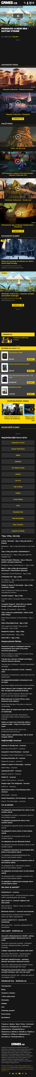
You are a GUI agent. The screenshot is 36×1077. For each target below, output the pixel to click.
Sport (18, 1024)
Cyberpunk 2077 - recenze (11, 771)
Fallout (18, 474)
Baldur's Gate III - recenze (11, 774)
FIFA (18, 506)
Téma (3, 240)
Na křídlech (5, 1017)
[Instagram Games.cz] (16, 1073)
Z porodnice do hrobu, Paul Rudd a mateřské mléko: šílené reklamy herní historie (15, 717)
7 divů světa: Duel (8, 996)
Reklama (3, 1065)
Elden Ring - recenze (9, 768)
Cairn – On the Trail (18, 148)
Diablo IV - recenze (8, 777)
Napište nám (29, 1067)
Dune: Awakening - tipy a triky (12, 634)
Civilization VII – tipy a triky (11, 577)
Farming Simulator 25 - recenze (13, 758)
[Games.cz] (9, 3)
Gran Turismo (18, 524)
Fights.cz (31, 1032)
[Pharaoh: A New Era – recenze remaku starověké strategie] (18, 281)
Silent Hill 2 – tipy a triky (10, 638)
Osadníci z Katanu (8, 993)
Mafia (18, 455)
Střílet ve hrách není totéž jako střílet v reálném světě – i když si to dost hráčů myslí (16, 724)
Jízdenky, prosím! (8, 1010)
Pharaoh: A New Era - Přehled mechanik (18, 89)
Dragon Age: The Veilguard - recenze (15, 783)
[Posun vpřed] (32, 409)
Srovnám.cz (5, 1037)
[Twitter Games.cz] (13, 1073)
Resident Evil (18, 512)
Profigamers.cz (15, 1026)
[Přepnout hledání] (24, 3)
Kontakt (3, 1067)
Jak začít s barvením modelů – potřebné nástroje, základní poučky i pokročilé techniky (16, 945)
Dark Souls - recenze (9, 795)
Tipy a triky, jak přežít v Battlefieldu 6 (15, 551)
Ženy (23, 1024)
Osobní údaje (22, 1065)
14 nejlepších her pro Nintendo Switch (15, 841)
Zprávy (12, 1024)
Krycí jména (5, 1014)
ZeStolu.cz (26, 1026)
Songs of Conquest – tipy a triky (13, 609)
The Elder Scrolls (18, 468)
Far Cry (18, 480)
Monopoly (5, 1000)
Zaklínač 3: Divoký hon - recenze (13, 745)
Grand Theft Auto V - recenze (12, 780)
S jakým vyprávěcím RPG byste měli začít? (17, 951)
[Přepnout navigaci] (27, 3)
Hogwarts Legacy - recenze (11, 761)
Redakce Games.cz (13, 266)
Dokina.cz (6, 1034)
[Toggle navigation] (33, 3)
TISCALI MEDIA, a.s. (20, 1069)
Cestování (29, 1024)
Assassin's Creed (18, 442)
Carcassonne (6, 986)
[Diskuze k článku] (20, 266)
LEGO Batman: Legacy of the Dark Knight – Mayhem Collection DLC (18, 174)
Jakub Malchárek (13, 298)
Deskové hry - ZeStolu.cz (13, 981)
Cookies (15, 1065)
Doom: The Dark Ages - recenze (13, 801)
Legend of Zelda (18, 531)
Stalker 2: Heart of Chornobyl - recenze (16, 764)
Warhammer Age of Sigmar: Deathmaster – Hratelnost (18, 226)
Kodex (29, 1065)
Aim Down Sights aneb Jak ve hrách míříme (17, 685)
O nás (8, 1067)
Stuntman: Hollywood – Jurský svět (18, 200)
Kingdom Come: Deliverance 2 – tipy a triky (17, 565)
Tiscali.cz (4, 1024)
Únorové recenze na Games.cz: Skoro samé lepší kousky (17, 262)
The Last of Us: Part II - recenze (13, 749)
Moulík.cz (22, 1032)
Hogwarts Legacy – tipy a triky (12, 631)
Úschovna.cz (6, 1032)
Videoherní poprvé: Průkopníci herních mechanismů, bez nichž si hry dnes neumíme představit (16, 649)
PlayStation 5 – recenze (10, 892)
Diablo (18, 493)
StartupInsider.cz (17, 1037)
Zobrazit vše (18, 119)
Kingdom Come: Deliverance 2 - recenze (16, 755)
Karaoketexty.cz (18, 1029)
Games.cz (5, 1026)
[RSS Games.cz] (26, 1073)
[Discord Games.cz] (19, 1073)
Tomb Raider (18, 499)
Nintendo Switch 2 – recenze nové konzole (17, 911)
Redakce (9, 1065)
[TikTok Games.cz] (22, 1073)
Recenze (4, 273)
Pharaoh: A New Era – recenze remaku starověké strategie (17, 295)
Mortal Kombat (18, 518)
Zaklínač (18, 461)
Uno (2, 1007)
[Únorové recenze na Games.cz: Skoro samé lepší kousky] (18, 249)
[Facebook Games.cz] (9, 1073)
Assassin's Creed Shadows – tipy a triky (16, 573)
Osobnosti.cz (6, 1029)
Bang (3, 989)
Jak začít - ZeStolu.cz (12, 931)
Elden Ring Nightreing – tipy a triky (14, 623)
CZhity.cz (14, 1034)
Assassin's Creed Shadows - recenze (15, 752)
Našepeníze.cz (24, 1034)
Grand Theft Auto (18, 449)
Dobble (4, 1003)
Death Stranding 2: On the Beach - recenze (17, 798)
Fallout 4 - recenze (8, 786)
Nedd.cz (15, 1032)
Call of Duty (18, 487)
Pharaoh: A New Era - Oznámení (18, 114)
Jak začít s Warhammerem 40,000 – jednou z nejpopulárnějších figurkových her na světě (17, 938)
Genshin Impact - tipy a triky (12, 596)
